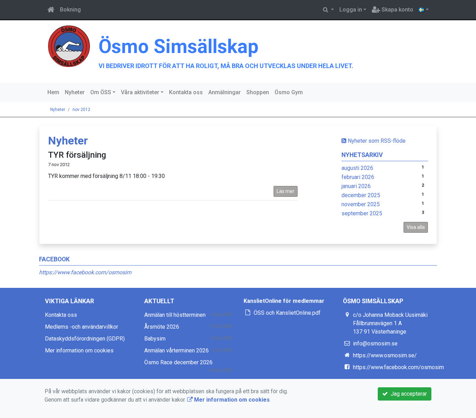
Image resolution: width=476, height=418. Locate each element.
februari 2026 (357, 177)
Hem (53, 92)
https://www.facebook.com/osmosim (85, 272)
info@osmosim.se (375, 343)
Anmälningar (224, 92)
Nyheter (75, 92)
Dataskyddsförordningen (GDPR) (85, 338)
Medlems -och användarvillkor (81, 326)
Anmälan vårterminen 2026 (176, 350)
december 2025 (360, 195)
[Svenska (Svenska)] (423, 10)
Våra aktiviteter (140, 92)
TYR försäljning (77, 155)
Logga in (350, 9)
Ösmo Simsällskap (179, 46)
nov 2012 (81, 109)
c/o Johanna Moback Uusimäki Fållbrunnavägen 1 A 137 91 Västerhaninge (390, 323)
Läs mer (285, 191)
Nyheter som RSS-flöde (376, 140)
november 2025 (360, 204)
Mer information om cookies (79, 350)
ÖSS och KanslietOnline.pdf (287, 312)
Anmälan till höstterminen (175, 315)
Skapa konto (396, 9)
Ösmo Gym (289, 92)
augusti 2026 (357, 168)
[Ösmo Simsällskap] (69, 46)
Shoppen (257, 92)
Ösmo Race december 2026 (178, 362)
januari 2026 (356, 186)
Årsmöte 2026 (161, 326)
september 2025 (361, 213)
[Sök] (328, 10)
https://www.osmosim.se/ (385, 355)
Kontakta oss (186, 92)
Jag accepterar (407, 393)
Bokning (70, 9)
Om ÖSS (100, 92)
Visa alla (416, 227)
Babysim (155, 338)
